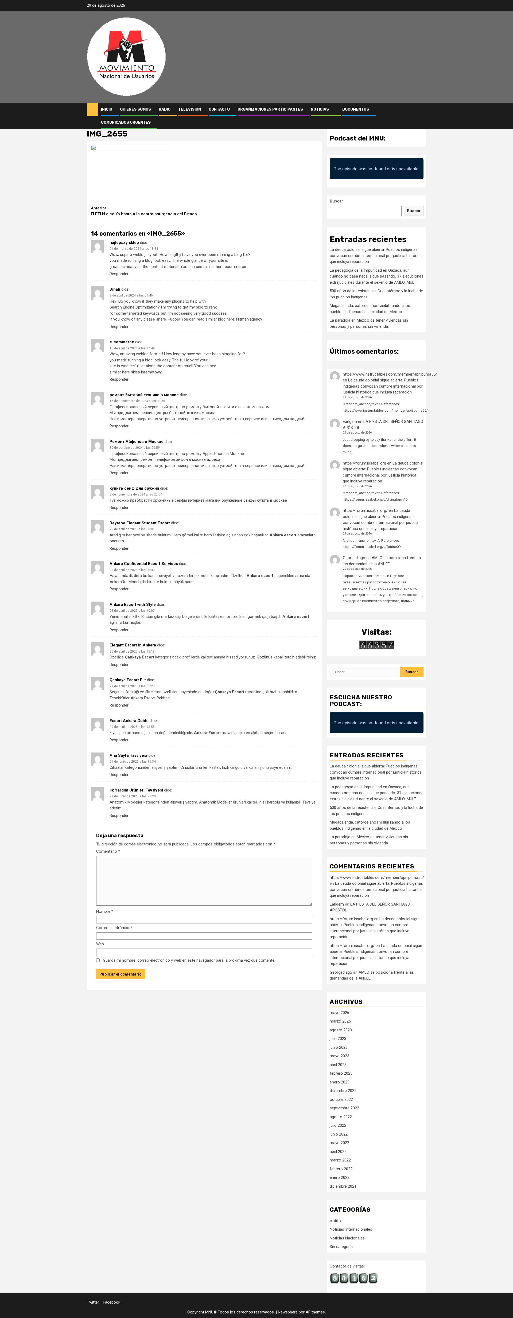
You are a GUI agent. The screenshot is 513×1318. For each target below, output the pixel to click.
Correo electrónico (114, 927)
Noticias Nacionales (347, 1238)
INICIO (106, 109)
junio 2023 (339, 1047)
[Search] (422, 116)
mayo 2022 (339, 1142)
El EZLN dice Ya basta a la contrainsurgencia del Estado (144, 211)
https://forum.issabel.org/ (365, 510)
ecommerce (235, 266)
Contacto (219, 109)
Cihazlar (187, 767)
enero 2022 (339, 1177)
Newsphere (288, 1312)
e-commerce (122, 342)
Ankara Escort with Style (133, 604)
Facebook (111, 1302)
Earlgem (350, 421)
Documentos (355, 109)
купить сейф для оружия (134, 488)
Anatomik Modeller (215, 802)
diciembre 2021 (343, 1186)
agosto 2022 (341, 1116)
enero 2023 (339, 1082)
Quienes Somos (135, 109)
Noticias (320, 109)
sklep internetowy (146, 372)
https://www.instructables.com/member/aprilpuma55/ (390, 374)
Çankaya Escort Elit (128, 679)
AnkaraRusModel (124, 581)
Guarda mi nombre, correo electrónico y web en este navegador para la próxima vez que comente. (189, 960)
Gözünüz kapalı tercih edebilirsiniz (286, 657)
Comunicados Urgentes (126, 122)
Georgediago (354, 557)
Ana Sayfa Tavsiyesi (128, 755)
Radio (164, 109)
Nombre (104, 911)
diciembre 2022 (343, 1090)
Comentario (108, 851)
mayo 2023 (339, 1056)
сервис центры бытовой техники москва (178, 412)
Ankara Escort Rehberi (150, 698)
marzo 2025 (340, 1021)
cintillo (335, 1220)
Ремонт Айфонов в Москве (137, 441)
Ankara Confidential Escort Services (144, 563)
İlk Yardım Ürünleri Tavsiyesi (136, 790)
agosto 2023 (341, 1030)
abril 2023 (338, 1064)
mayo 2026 (339, 1012)
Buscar (336, 201)
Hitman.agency (249, 319)
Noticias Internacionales (351, 1229)
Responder (119, 273)
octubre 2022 (341, 1099)
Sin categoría (341, 1246)
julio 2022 (338, 1125)
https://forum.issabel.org (364, 463)
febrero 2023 (341, 1073)
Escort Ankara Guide (129, 720)
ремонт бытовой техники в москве (144, 394)
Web (100, 944)
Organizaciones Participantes (270, 109)
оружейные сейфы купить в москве (254, 500)
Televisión (189, 109)
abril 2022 (338, 1151)
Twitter (93, 1302)
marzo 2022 (340, 1160)
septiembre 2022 (344, 1108)
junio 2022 (339, 1134)
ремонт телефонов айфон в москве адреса (180, 459)
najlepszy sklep (124, 242)
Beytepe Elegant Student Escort (140, 523)
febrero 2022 (341, 1169)
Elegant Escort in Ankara (133, 645)
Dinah (115, 289)
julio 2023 (338, 1038)
